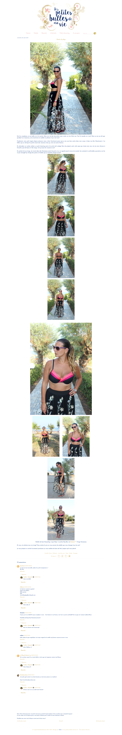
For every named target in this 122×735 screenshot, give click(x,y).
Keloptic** (73, 542)
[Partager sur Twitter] (62, 556)
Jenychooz (22, 565)
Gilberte (22, 587)
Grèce (50, 553)
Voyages (75, 553)
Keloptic (55, 553)
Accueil (61, 721)
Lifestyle (53, 33)
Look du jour (61, 553)
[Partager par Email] (69, 556)
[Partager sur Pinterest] (66, 556)
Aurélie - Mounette (27, 577)
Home (28, 33)
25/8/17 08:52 (28, 565)
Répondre (22, 571)
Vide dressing (65, 33)
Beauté (44, 33)
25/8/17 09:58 (27, 587)
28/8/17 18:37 (31, 674)
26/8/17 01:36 (27, 635)
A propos (76, 33)
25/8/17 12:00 (28, 612)
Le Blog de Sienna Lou (25, 655)
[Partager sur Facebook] (58, 556)
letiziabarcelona (24, 674)
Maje (67, 553)
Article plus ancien (100, 721)
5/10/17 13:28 (37, 687)
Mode (36, 33)
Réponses (24, 574)
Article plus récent (21, 721)
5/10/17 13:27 (37, 625)
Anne (60, 729)
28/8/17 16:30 (34, 655)
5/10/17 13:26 (37, 577)
